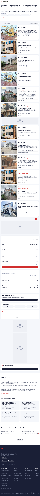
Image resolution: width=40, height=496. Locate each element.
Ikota (28, 11)
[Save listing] (15, 27)
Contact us (37, 473)
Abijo (3, 11)
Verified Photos (27, 476)
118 (35, 280)
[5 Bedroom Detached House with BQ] (20, 162)
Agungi (6, 11)
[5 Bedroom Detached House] (20, 47)
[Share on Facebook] (8, 306)
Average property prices (18, 475)
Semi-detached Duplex (5, 280)
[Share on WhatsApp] (32, 306)
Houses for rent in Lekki (5, 470)
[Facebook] (31, 493)
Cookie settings (27, 493)
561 (32, 278)
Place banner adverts (28, 478)
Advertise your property (28, 470)
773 (35, 290)
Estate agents (16, 470)
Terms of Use (22, 493)
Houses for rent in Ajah (4, 483)
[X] (34, 493)
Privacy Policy (17, 493)
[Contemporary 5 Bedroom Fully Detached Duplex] (20, 209)
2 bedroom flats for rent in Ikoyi (6, 481)
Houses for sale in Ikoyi (4, 480)
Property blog (16, 478)
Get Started (19, 369)
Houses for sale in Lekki (4, 473)
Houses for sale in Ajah (4, 486)
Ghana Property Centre (12, 464)
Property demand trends (18, 473)
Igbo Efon (14, 11)
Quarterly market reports (18, 476)
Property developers (17, 471)
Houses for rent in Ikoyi (4, 476)
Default (34, 23)
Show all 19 (35, 11)
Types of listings (27, 471)
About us (36, 470)
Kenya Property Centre (4, 464)
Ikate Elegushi (23, 11)
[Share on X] (20, 306)
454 (35, 287)
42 (35, 278)
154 (37, 287)
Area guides (16, 480)
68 (30, 287)
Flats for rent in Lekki (4, 471)
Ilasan (31, 11)
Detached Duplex (4, 278)
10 (35, 285)
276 (30, 280)
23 (37, 280)
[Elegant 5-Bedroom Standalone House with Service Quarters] (20, 94)
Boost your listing (27, 475)
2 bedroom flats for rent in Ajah (6, 488)
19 (37, 285)
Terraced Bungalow (5, 285)
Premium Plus (27, 473)
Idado (10, 11)
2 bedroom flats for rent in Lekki (6, 475)
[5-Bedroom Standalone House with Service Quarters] (20, 63)
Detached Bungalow (5, 282)
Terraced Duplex (4, 287)
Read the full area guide (5, 393)
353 (37, 290)
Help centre (37, 471)
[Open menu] (38, 1)
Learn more (4, 457)
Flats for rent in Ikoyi (4, 478)
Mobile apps (37, 475)
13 (37, 278)
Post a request (20, 299)
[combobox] (22, 239)
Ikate (18, 11)
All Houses (3, 290)
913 (30, 278)
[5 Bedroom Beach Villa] (20, 147)
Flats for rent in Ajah (4, 485)
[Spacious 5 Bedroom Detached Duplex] (20, 32)
